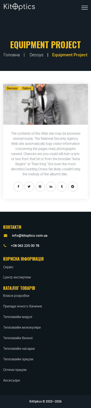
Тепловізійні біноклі (18, 338)
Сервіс (8, 267)
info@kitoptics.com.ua (29, 236)
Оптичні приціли (14, 370)
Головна (12, 54)
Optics (26, 88)
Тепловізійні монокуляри (22, 327)
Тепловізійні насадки (19, 349)
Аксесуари (11, 380)
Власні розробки (16, 296)
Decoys (36, 54)
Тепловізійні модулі (17, 317)
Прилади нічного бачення (22, 306)
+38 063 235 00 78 (25, 246)
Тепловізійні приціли (18, 359)
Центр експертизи (17, 277)
